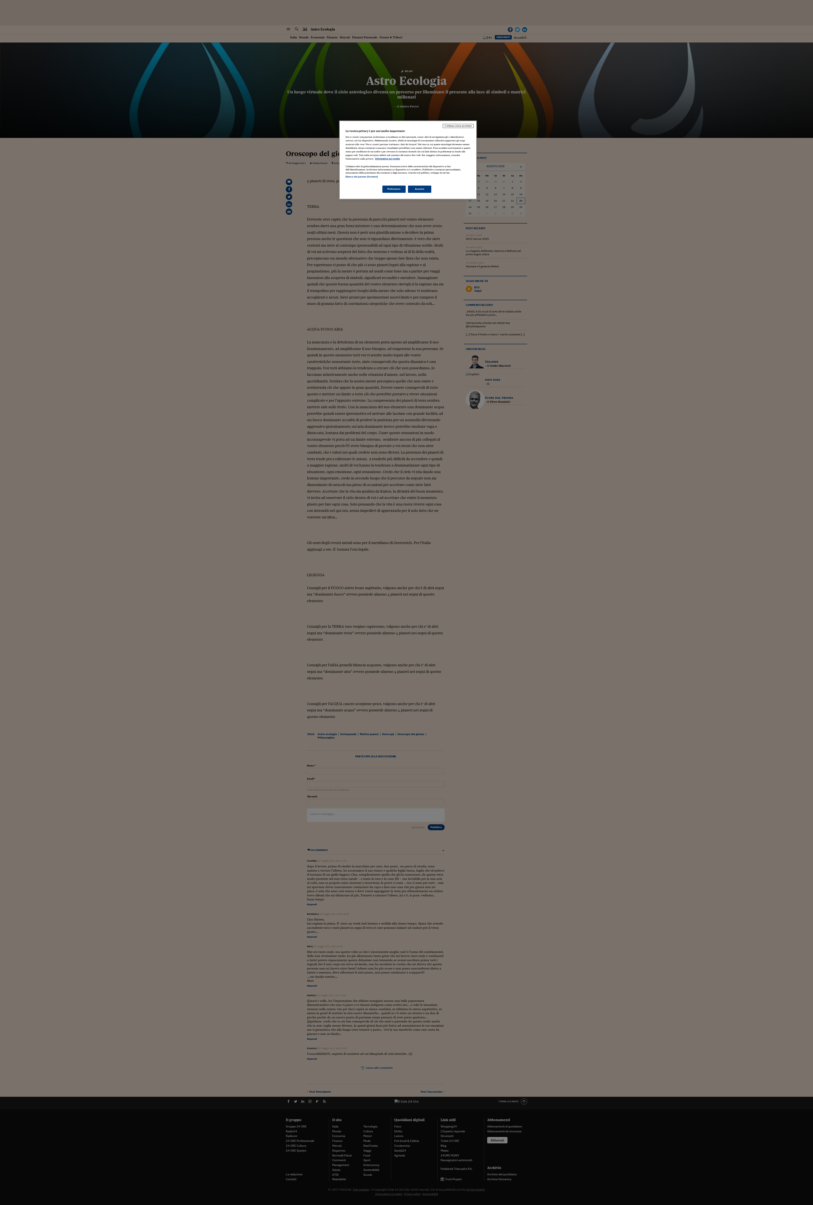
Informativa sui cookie (387, 158)
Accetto (419, 189)
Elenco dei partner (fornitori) (362, 176)
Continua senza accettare (458, 126)
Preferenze (394, 189)
